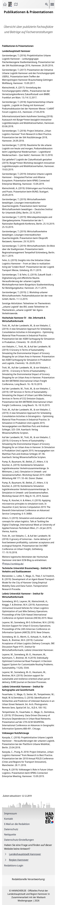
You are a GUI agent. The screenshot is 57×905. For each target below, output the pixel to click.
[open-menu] (52, 4)
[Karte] (16, 4)
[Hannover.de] (10, 4)
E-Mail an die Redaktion (17, 824)
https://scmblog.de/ (14, 563)
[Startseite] (5, 4)
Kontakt (8, 818)
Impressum (10, 813)
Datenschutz (11, 829)
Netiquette (10, 834)
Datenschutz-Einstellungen (19, 839)
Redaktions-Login (13, 865)
